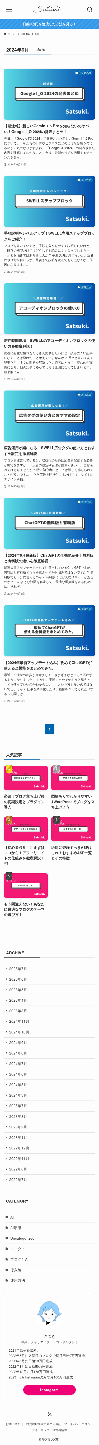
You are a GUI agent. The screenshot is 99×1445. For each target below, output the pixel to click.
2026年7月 (18, 968)
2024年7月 (18, 1063)
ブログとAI (19, 1259)
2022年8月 (18, 1169)
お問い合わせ (14, 1424)
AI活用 (15, 1227)
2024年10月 (19, 1032)
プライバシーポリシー (78, 1424)
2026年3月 (18, 1010)
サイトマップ (40, 1430)
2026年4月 (18, 1000)
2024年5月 (18, 1084)
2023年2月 (18, 1126)
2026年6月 (18, 979)
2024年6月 (18, 1074)
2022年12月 (19, 1147)
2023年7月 (18, 1105)
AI (12, 1217)
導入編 (15, 1269)
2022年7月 (18, 1179)
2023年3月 (18, 1116)
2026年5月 (18, 989)
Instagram (49, 1389)
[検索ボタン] (90, 9)
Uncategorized (22, 1238)
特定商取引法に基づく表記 (43, 1424)
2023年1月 (18, 1137)
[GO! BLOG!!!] (49, 9)
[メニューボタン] (9, 9)
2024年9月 (18, 1042)
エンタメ (17, 1248)
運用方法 (17, 1280)
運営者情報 (60, 1430)
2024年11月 (19, 1021)
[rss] (49, 1414)
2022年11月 (19, 1158)
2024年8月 (18, 1053)
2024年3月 (18, 1095)
